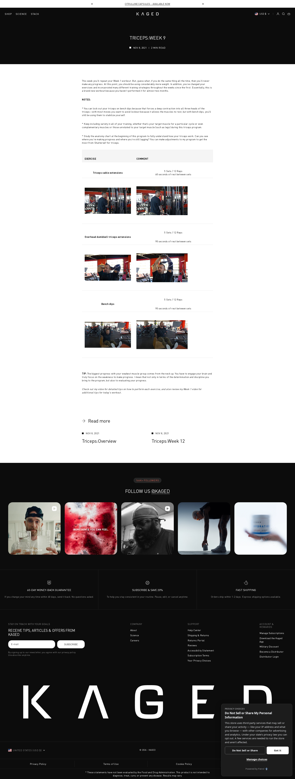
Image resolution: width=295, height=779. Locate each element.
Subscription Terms (198, 655)
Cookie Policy (184, 763)
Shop (8, 13)
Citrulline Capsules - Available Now (147, 4)
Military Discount (269, 646)
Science (21, 13)
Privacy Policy (38, 763)
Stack (35, 13)
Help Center (194, 630)
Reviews (192, 645)
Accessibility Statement (201, 650)
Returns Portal (196, 640)
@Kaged (160, 491)
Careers (134, 640)
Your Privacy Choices (199, 660)
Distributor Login (269, 656)
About (133, 630)
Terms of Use (111, 763)
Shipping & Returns (198, 635)
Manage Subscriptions (271, 633)
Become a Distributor (271, 651)
